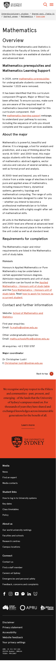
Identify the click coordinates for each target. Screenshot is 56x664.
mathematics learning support (23, 115)
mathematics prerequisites (34, 78)
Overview (40, 16)
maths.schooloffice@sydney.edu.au (29, 338)
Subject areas (11, 16)
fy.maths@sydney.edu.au (24, 327)
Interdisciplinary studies (15, 14)
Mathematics (27, 16)
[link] (27, 472)
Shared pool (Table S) (43, 14)
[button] (45, 5)
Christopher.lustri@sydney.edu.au (23, 363)
